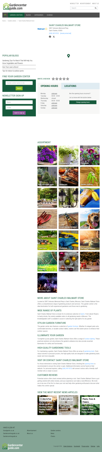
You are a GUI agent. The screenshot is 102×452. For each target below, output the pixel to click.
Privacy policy (85, 446)
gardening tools (89, 351)
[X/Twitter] (53, 37)
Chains (50, 15)
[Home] (5, 15)
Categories (38, 15)
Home (4, 21)
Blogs (28, 15)
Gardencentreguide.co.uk (11, 433)
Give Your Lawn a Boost (10, 67)
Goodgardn (77, 446)
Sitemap (93, 446)
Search (19, 88)
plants (83, 314)
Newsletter (74, 3)
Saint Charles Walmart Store (26, 21)
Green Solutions (67, 446)
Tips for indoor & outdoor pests (13, 71)
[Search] (95, 8)
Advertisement (85, 3)
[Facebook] (50, 37)
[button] (68, 56)
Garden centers (16, 15)
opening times (89, 364)
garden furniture (73, 326)
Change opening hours (83, 102)
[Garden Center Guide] (15, 6)
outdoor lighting (90, 339)
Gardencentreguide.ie (10, 436)
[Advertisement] (19, 38)
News (52, 433)
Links (98, 446)
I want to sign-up (19, 113)
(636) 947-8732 (54, 33)
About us (95, 3)
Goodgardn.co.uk (8, 430)
